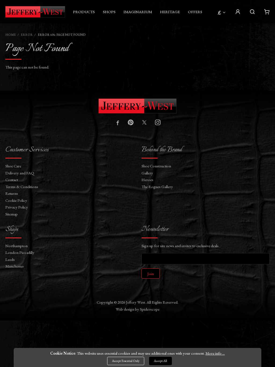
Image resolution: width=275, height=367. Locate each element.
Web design (125, 309)
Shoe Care (13, 165)
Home (10, 35)
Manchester (14, 266)
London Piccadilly (19, 252)
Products (84, 11)
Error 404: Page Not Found (61, 35)
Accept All (160, 361)
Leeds (10, 259)
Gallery (147, 172)
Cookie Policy (16, 200)
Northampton (16, 245)
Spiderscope (150, 309)
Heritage (170, 11)
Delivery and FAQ (19, 172)
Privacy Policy (16, 207)
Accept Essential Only (125, 361)
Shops (109, 11)
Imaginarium (138, 11)
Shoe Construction (156, 165)
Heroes (147, 179)
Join (150, 273)
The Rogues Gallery (157, 186)
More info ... (215, 353)
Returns (11, 193)
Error (27, 35)
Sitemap (11, 214)
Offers (195, 11)
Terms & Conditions (21, 186)
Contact (11, 179)
